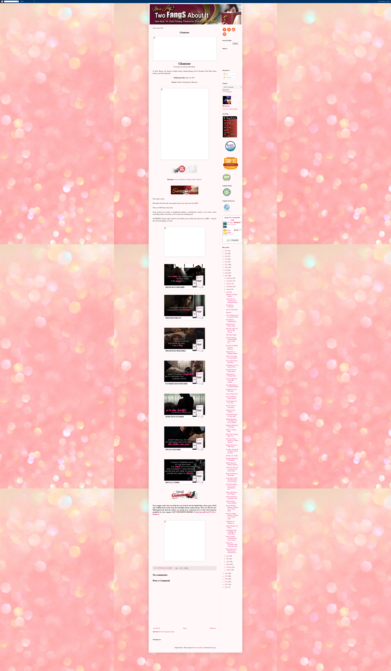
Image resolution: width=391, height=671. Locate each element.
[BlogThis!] (182, 568)
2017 (226, 276)
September (229, 286)
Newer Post (156, 628)
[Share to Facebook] (186, 568)
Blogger (214, 648)
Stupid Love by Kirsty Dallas (230, 325)
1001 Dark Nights (231, 335)
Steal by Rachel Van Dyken (232, 527)
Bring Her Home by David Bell (232, 474)
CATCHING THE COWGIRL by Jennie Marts (231, 532)
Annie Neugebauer (232, 224)
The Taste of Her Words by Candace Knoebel (232, 440)
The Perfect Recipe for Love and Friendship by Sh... (231, 486)
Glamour (228, 312)
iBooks (199, 179)
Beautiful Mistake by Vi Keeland (232, 426)
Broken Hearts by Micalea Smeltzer (232, 464)
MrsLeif (227, 106)
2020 (226, 267)
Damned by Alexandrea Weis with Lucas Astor (231, 544)
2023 (226, 259)
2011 (226, 587)
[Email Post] (176, 568)
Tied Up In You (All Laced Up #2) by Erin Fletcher (232, 469)
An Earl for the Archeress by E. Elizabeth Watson (232, 300)
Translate (229, 92)
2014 (226, 579)
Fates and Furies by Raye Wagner (231, 493)
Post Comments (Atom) (167, 632)
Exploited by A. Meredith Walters (231, 352)
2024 (226, 256)
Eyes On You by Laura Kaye (231, 406)
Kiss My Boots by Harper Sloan (231, 370)
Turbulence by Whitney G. (230, 522)
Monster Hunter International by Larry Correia (231, 538)
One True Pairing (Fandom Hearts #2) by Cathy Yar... (231, 340)
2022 (226, 262)
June (227, 556)
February (229, 567)
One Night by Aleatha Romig (231, 320)
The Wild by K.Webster (230, 306)
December (229, 278)
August (228, 289)
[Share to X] (184, 568)
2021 (226, 265)
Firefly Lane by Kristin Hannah (231, 502)
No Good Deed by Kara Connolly (231, 397)
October (228, 284)
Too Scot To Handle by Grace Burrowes (232, 347)
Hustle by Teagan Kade (231, 430)
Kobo (194, 179)
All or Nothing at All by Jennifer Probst (232, 316)
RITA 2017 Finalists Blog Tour (232, 435)
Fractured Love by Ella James (231, 390)
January (228, 570)
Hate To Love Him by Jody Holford (231, 357)
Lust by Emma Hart (232, 310)
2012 (226, 584)
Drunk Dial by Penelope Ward (231, 375)
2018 (226, 273)
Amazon (177, 179)
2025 (226, 253)
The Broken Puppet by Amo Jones (231, 415)
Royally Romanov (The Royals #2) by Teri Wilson (231, 421)
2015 (226, 576)
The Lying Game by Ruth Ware (232, 361)
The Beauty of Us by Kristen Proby (232, 366)
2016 (226, 573)
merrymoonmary (199, 648)
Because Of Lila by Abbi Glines (231, 446)
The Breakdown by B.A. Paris (231, 402)
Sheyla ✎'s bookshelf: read (232, 218)
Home (185, 628)
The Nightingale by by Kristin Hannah (232, 386)
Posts (226, 74)
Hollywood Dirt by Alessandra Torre (231, 497)
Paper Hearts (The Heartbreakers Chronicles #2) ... (232, 550)
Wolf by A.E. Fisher (232, 456)
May (227, 559)
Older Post (213, 628)
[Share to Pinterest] (187, 568)
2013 (226, 582)
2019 (226, 270)
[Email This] (180, 568)
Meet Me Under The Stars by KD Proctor (232, 330)
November (229, 281)
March (228, 564)
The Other (230, 223)
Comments (228, 77)
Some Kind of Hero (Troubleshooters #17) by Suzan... (231, 479)
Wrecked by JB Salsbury (230, 411)
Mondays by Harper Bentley (231, 295)
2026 (226, 251)
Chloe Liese (230, 234)
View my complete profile (230, 109)
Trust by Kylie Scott (232, 394)
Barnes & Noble (186, 179)
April (228, 561)
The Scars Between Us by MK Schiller (231, 380)
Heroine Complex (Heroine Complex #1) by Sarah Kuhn (232, 516)
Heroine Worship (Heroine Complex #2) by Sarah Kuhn (232, 508)
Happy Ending (229, 231)
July (227, 292)
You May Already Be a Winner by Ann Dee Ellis (232, 451)
